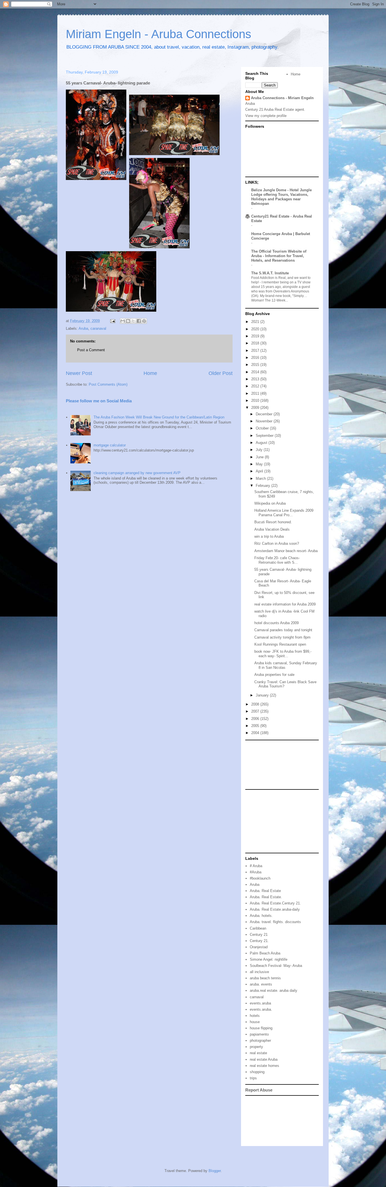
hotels (255, 1016)
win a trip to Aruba (269, 536)
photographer (260, 1040)
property (256, 1047)
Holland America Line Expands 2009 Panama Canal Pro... (283, 512)
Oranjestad (259, 947)
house (255, 1022)
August (262, 442)
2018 (255, 343)
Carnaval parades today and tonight (283, 630)
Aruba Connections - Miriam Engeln (282, 98)
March (261, 478)
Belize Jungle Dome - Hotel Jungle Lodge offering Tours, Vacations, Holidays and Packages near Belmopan (281, 197)
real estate (258, 1053)
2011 (255, 393)
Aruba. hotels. (261, 915)
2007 (255, 711)
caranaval (98, 328)
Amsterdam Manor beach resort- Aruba (286, 551)
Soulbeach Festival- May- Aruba (276, 966)
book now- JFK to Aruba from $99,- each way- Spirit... (282, 653)
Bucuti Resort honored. (273, 522)
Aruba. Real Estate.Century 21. (275, 903)
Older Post (221, 373)
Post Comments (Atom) (108, 384)
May (260, 464)
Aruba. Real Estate (265, 891)
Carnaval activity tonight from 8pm (282, 637)
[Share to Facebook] (139, 321)
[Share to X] (133, 321)
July (260, 450)
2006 (255, 719)
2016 (255, 357)
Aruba (83, 328)
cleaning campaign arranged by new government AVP (137, 473)
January (263, 695)
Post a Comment (91, 350)
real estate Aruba (263, 1059)
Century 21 (259, 934)
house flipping (261, 1028)
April (260, 471)
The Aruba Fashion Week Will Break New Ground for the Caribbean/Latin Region (159, 417)
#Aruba (255, 872)
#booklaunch (260, 878)
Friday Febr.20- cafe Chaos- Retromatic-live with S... (277, 560)
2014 (255, 372)
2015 (255, 365)
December (265, 414)
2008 (255, 704)
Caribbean (258, 928)
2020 (255, 329)
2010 (255, 400)
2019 (255, 336)
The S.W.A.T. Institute (270, 273)
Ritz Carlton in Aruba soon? (276, 543)
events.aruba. (261, 1009)
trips (253, 1078)
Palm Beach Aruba (265, 953)
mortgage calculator (110, 445)
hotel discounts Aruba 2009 (276, 623)
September (265, 435)
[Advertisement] (270, 764)
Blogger (215, 1171)
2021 (255, 322)
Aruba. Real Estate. (266, 897)
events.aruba (260, 1003)
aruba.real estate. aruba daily (273, 990)
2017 (255, 350)
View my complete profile (266, 116)
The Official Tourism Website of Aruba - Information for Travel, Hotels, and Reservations (278, 255)
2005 (255, 726)
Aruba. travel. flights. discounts (275, 922)
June (260, 457)
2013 (255, 379)
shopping (257, 1072)
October (263, 428)
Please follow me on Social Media (99, 400)
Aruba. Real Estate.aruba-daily (275, 909)
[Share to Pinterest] (144, 321)
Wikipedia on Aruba (270, 503)
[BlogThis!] (128, 321)
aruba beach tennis (265, 978)
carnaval (257, 997)
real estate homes (264, 1066)
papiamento (259, 1034)
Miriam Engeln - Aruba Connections (158, 34)
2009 (255, 407)
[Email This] (122, 321)
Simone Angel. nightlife (268, 959)
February (263, 485)
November (265, 421)
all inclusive (259, 972)
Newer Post (79, 373)
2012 (255, 386)
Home (150, 373)
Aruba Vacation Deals (272, 529)
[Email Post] (112, 321)
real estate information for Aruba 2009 (285, 604)
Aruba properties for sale (274, 674)
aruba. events (261, 984)
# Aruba (256, 866)
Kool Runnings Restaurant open (280, 644)
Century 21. (259, 941)
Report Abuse (258, 1090)
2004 (255, 733)
